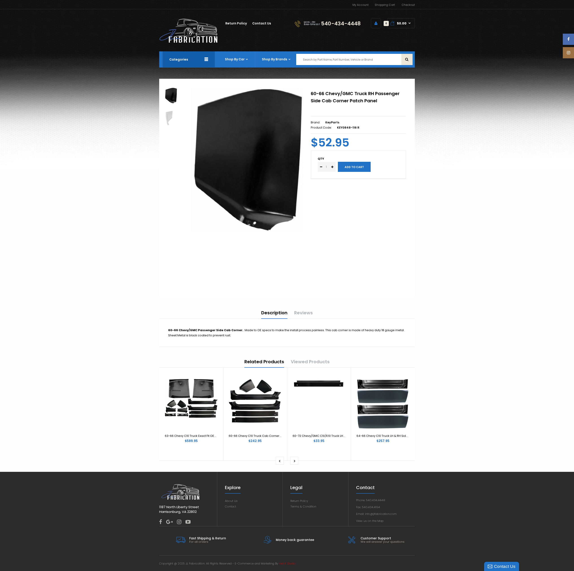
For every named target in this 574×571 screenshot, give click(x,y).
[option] (247, 160)
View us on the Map (370, 521)
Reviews (303, 313)
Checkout (408, 5)
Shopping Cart (385, 5)
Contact (230, 506)
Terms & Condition (303, 506)
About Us (231, 501)
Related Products (264, 362)
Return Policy (299, 501)
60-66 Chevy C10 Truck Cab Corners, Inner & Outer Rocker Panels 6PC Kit (281, 436)
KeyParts (332, 122)
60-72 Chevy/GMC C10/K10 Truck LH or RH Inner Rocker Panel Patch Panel (345, 436)
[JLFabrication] (188, 42)
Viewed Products (310, 362)
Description (274, 313)
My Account (360, 5)
